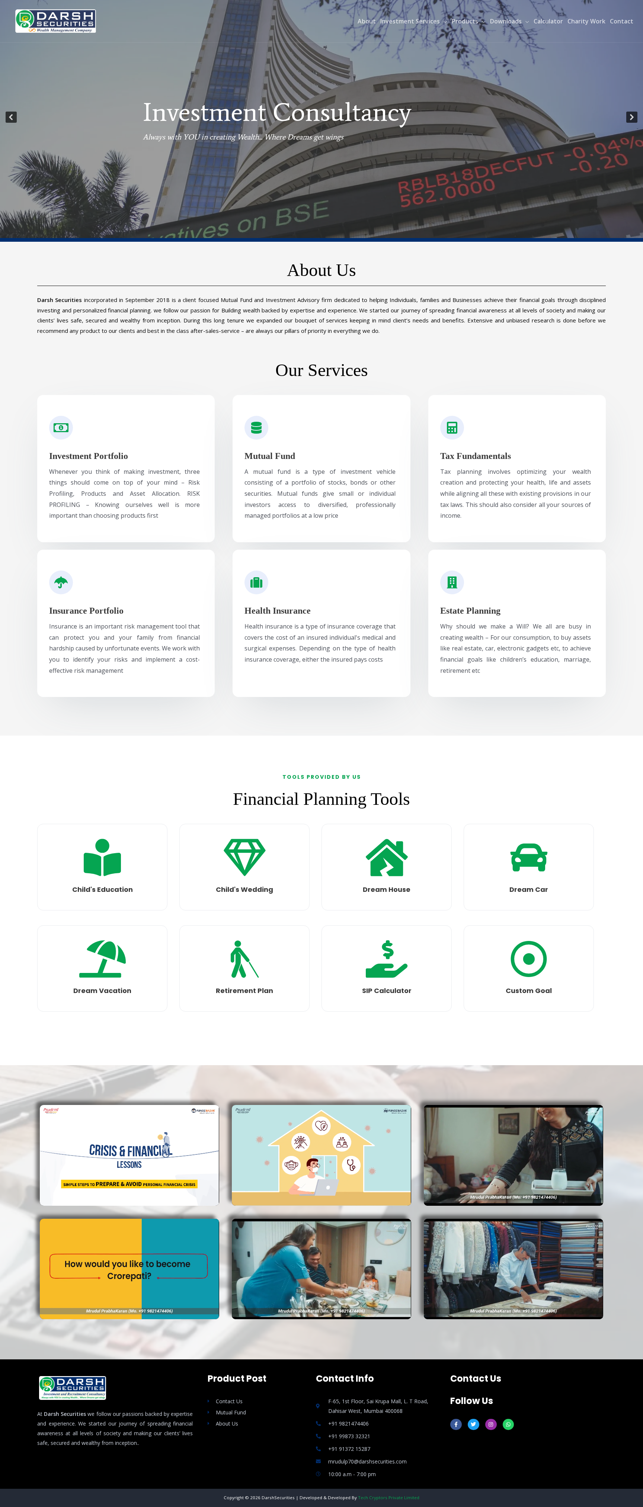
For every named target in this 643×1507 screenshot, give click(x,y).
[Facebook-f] (456, 1424)
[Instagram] (491, 1424)
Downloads (506, 21)
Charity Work (586, 21)
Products (465, 21)
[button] (11, 117)
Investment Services (410, 21)
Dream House (386, 889)
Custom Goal (529, 990)
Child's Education (102, 889)
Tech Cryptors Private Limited (388, 1497)
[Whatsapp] (508, 1424)
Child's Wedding (244, 889)
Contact (621, 21)
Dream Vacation (102, 990)
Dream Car (528, 889)
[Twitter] (473, 1424)
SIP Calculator (387, 990)
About (367, 21)
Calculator (548, 21)
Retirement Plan (244, 990)
